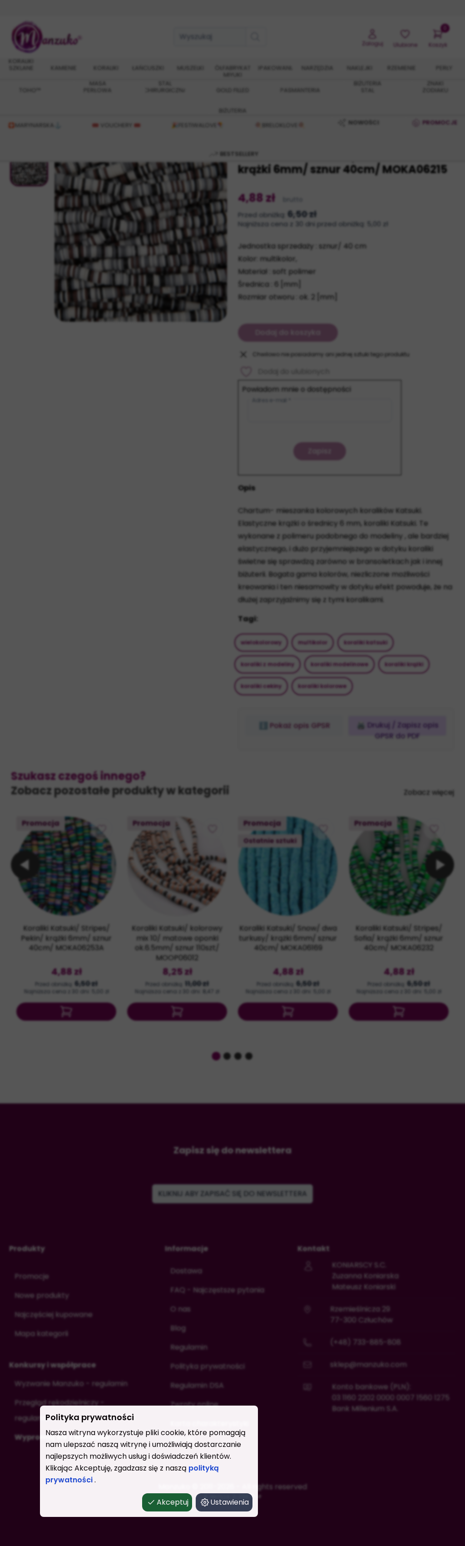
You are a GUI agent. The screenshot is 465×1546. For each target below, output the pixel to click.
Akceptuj (172, 1502)
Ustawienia (229, 1502)
